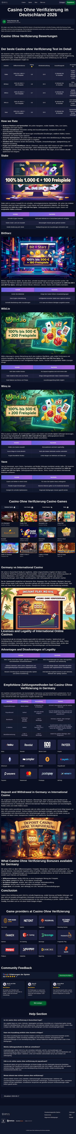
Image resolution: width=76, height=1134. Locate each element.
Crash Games (46, 507)
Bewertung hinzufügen (66, 975)
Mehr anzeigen (38, 1003)
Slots (64, 507)
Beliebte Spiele (9, 507)
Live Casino (27, 507)
